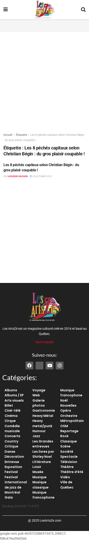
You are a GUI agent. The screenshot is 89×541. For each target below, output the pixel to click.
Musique (39, 477)
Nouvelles (68, 405)
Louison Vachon (18, 176)
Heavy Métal (42, 415)
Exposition (13, 467)
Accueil (7, 134)
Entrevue (12, 462)
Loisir (36, 467)
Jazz (36, 436)
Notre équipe (45, 342)
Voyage (38, 390)
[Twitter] (39, 365)
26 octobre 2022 (42, 176)
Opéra (65, 410)
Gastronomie (43, 410)
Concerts (12, 436)
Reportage (69, 431)
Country (11, 441)
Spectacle (69, 456)
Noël (64, 400)
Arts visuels (14, 400)
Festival (11, 472)
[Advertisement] (44, 25)
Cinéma (11, 415)
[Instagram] (59, 365)
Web (36, 395)
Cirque (10, 420)
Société (66, 451)
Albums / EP (14, 395)
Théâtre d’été (71, 472)
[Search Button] (83, 9)
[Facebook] (29, 365)
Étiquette (21, 134)
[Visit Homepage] (44, 9)
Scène (65, 446)
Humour (39, 431)
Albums (11, 390)
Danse (10, 451)
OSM (64, 426)
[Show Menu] (5, 9)
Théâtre (67, 467)
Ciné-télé (13, 410)
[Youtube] (49, 365)
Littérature (41, 462)
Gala (9, 497)
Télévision (68, 462)
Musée (37, 472)
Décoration (14, 456)
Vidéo (65, 477)
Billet (9, 405)
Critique (11, 446)
